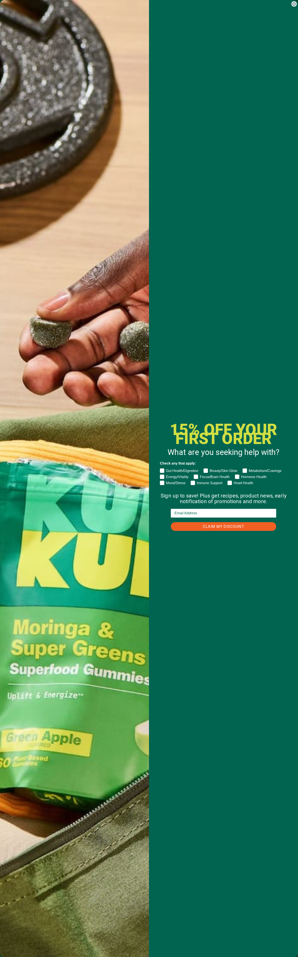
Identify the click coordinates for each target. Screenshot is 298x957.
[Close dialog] (294, 4)
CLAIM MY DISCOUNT (223, 526)
